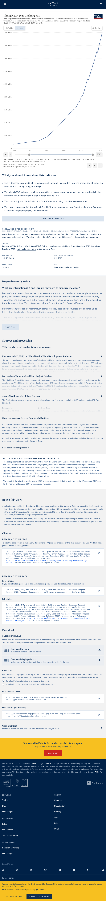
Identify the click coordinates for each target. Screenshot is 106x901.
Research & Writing (10, 848)
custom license (82, 769)
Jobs (56, 823)
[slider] (29, 154)
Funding (57, 812)
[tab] (9, 28)
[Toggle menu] (5, 4)
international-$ (35, 207)
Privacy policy (8, 878)
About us (58, 800)
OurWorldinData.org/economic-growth (16, 167)
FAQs (97, 772)
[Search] (101, 4)
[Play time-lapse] (5, 154)
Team (56, 817)
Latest (4, 824)
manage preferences (38, 890)
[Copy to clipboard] (96, 553)
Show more (10, 327)
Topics (4, 800)
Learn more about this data (36, 161)
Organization (59, 806)
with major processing (26, 249)
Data (4, 806)
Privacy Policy (21, 890)
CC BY (33, 167)
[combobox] (101, 4)
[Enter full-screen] (100, 165)
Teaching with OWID (11, 835)
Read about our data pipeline (14, 448)
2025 (99, 154)
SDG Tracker (7, 830)
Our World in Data (53, 4)
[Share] (95, 165)
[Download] (89, 165)
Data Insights (7, 812)
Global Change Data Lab (41, 764)
